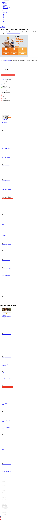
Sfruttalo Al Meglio (6, 244)
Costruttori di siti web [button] (4, 6)
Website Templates (5, 3)
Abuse (2, 484)
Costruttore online (4, 79)
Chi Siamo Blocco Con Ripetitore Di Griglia (6, 122)
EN (3, 14)
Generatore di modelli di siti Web (7, 60)
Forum (2, 9)
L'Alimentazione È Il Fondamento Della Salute (6, 317)
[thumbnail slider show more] (0, 109)
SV (3, 21)
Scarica (3, 198)
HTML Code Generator (4, 508)
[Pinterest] (0, 519)
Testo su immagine (9, 33)
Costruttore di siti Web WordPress (6, 7)
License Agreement (4, 482)
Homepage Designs (4, 514)
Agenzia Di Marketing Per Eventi (6, 365)
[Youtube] (0, 517)
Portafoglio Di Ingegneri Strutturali (6, 148)
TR (3, 19)
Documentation (3, 491)
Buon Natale (3, 340)
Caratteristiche (13, 33)
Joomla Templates (5, 5)
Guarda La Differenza (6, 334)
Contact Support (4, 485)
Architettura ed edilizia (17, 33)
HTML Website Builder (4, 505)
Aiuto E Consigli (6, 165)
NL (3, 15)
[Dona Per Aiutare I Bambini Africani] (6, 314)
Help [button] (2, 10)
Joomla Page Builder (4, 506)
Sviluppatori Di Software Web (5, 442)
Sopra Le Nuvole (6, 157)
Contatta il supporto (5, 12)
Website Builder (4, 504)
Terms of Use (3, 481)
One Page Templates (4, 500)
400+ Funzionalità (4, 2)
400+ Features (3, 490)
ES (3, 17)
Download (3, 489)
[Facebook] (0, 516)
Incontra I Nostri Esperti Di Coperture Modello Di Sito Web (6, 189)
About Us (3, 483)
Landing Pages (3, 513)
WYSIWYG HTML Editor (5, 507)
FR (3, 16)
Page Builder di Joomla (5, 8)
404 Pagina (3, 347)
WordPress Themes (5, 4)
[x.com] (0, 518)
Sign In (2, 22)
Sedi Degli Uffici (4, 235)
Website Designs (4, 512)
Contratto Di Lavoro (4, 119)
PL (3, 18)
